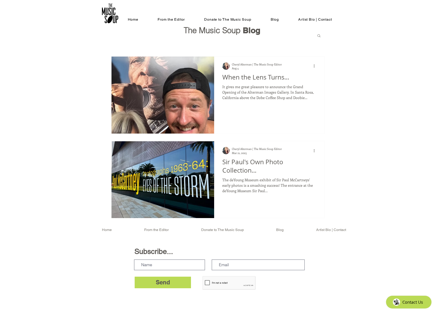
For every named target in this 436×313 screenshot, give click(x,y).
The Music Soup (213, 30)
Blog (251, 30)
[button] (319, 36)
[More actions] (315, 66)
